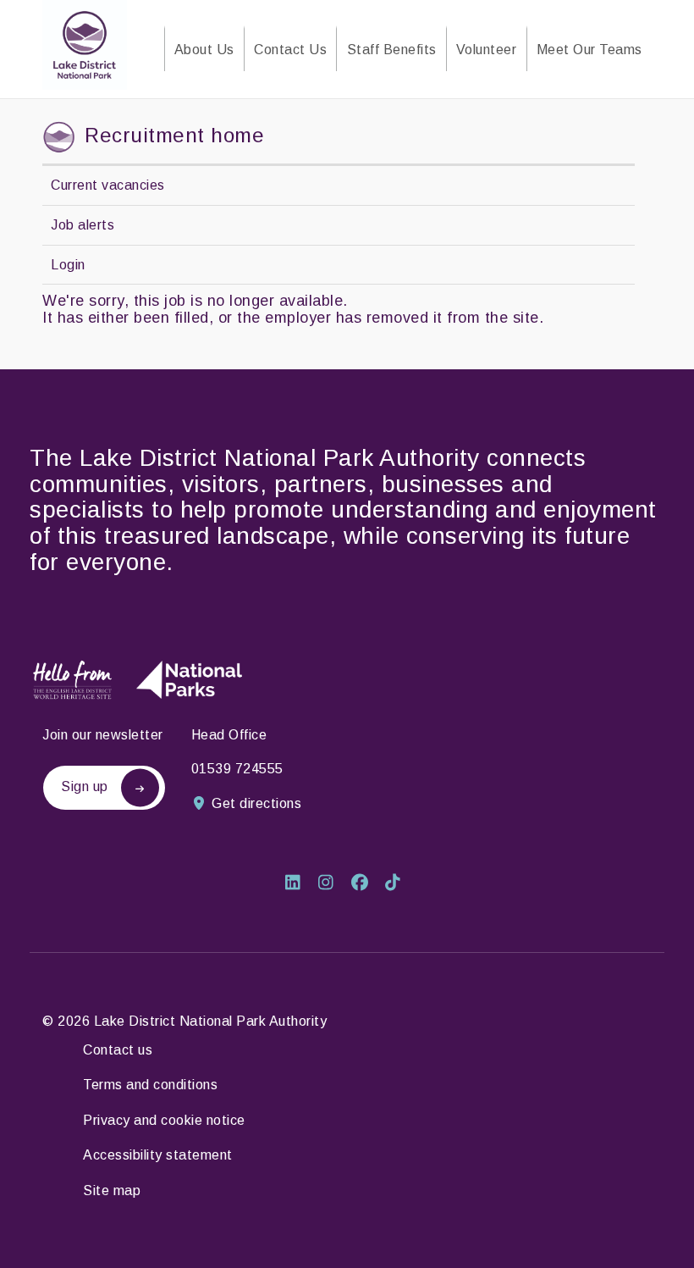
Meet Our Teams (589, 49)
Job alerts (82, 225)
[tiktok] (397, 884)
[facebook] (366, 884)
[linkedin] (299, 884)
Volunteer (486, 49)
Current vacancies (108, 185)
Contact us (117, 1050)
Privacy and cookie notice (164, 1120)
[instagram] (333, 884)
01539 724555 (237, 768)
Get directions (256, 803)
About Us (204, 49)
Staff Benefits (392, 49)
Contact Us (290, 49)
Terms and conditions (150, 1084)
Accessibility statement (158, 1155)
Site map (111, 1190)
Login (68, 264)
